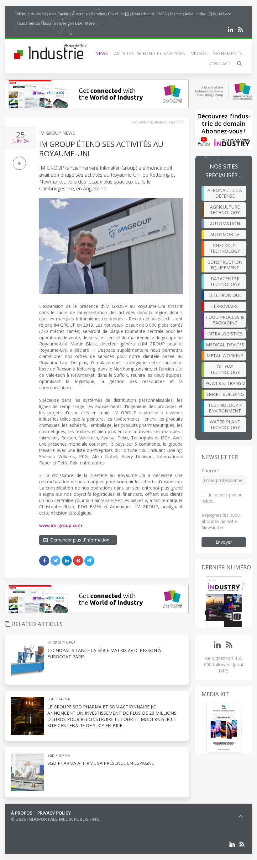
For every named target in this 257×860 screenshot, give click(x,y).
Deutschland (143, 14)
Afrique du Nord (31, 14)
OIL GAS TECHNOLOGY (225, 369)
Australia (80, 14)
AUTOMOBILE (224, 234)
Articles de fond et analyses (149, 53)
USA (78, 23)
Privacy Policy (54, 813)
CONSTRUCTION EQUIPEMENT (224, 265)
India (201, 14)
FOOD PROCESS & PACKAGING (225, 320)
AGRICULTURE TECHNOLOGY (225, 209)
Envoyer (224, 542)
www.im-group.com (60, 525)
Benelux (98, 14)
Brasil (113, 14)
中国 (125, 14)
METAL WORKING (225, 356)
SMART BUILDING (225, 394)
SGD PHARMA (58, 699)
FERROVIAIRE (225, 306)
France (176, 14)
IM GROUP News (57, 133)
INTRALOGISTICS (225, 334)
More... (91, 23)
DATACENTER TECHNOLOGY (225, 281)
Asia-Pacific (59, 14)
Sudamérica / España (37, 23)
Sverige (65, 23)
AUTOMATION (225, 223)
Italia (189, 14)
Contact (220, 63)
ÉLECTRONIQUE (225, 295)
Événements (227, 53)
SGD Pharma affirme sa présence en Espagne (100, 763)
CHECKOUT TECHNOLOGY (225, 248)
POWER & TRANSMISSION (225, 383)
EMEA (162, 14)
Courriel (210, 471)
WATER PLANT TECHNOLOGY (225, 424)
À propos (21, 813)
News (101, 53)
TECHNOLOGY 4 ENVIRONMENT (225, 408)
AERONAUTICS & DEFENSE (225, 193)
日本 (212, 14)
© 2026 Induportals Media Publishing (55, 819)
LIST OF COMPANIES (32, 825)
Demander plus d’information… (80, 540)
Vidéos (199, 53)
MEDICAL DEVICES (225, 345)
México (225, 14)
